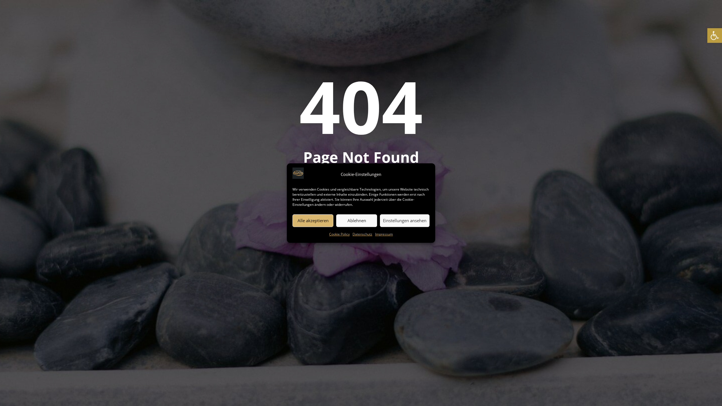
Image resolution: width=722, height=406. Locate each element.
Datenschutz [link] (362, 234)
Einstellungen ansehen (404, 221)
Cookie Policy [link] (339, 234)
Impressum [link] (384, 234)
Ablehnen (356, 221)
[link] (714, 35)
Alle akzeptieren (313, 221)
